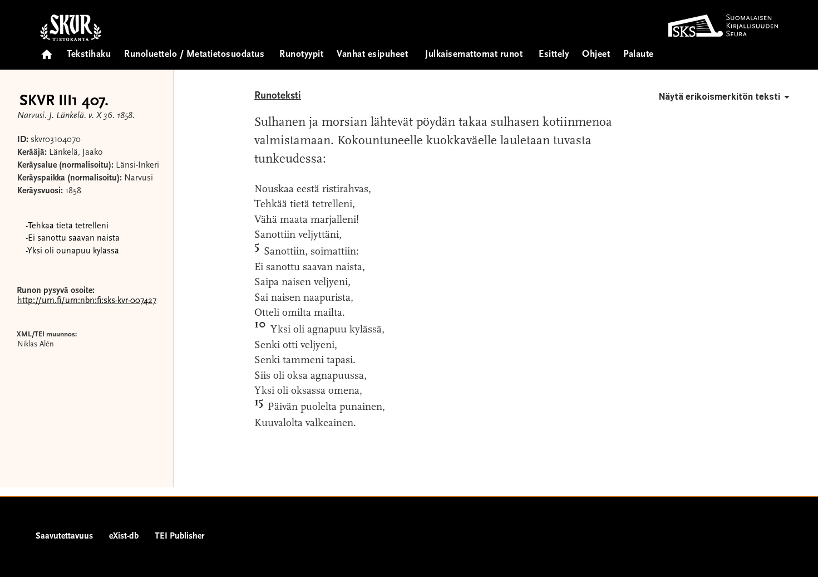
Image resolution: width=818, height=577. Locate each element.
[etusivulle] (46, 51)
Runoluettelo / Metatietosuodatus (194, 55)
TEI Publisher (179, 536)
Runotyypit (301, 55)
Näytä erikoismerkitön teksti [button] (719, 96)
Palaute (638, 55)
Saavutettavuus (64, 536)
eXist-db (124, 536)
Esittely (554, 55)
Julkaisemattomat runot (474, 55)
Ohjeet (596, 55)
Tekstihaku (89, 55)
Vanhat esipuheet (372, 55)
